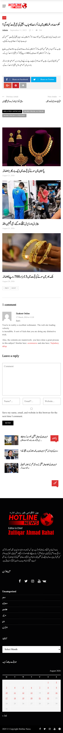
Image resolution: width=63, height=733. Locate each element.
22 (48, 698)
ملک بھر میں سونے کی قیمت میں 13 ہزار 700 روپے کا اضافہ (27, 276)
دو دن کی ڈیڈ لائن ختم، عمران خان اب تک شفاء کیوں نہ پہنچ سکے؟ (39, 451)
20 (31, 698)
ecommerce (32, 343)
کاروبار (4, 18)
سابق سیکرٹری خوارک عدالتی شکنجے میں (12, 101)
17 (6, 698)
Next (13, 288)
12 (23, 693)
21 (40, 698)
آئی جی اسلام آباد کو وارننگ (53, 101)
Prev (7, 288)
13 (31, 693)
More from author (34, 111)
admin (5, 30)
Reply (18, 320)
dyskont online (23, 313)
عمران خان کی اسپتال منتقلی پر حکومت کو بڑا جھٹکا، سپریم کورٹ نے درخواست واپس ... (34, 438)
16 (56, 693)
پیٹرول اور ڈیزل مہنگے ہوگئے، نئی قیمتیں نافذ (20, 224)
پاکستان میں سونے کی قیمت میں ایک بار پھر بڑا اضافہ (23, 171)
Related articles (12, 111)
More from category (14, 115)
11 (15, 693)
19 (23, 698)
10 (6, 693)
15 (48, 693)
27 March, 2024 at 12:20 (25, 317)
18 (15, 698)
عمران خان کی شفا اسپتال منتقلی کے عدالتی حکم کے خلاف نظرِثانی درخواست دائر (38, 466)
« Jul (4, 716)
